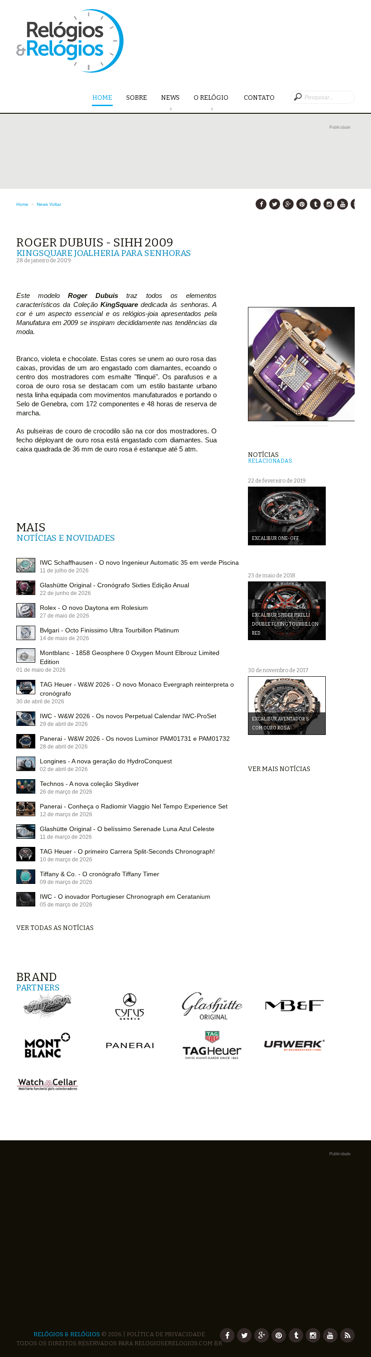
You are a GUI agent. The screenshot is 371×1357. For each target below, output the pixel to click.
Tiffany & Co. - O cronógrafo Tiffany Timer (99, 874)
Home (102, 98)
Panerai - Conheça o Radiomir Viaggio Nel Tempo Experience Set (134, 806)
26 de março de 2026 (66, 792)
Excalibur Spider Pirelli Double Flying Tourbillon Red (285, 624)
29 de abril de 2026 (64, 724)
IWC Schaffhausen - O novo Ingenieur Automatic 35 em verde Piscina (139, 562)
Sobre (136, 98)
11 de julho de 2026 (64, 570)
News (170, 98)
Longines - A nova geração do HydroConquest (106, 761)
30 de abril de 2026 (40, 701)
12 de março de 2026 (66, 814)
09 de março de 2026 (66, 882)
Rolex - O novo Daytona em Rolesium (94, 607)
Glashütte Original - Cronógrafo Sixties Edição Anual (114, 585)
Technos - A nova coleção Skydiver (89, 783)
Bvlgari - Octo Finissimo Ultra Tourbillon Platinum (109, 630)
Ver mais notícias (279, 769)
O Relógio (212, 98)
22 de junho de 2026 (65, 593)
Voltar (55, 204)
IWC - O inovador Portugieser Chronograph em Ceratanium (125, 896)
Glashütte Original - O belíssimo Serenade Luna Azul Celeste (127, 828)
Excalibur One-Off (275, 538)
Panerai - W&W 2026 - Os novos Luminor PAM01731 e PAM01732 (135, 738)
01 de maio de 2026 (41, 670)
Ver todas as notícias (55, 928)
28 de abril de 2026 (64, 747)
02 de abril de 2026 (64, 769)
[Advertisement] (185, 195)
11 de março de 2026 (66, 837)
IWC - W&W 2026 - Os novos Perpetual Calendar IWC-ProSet (128, 716)
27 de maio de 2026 (64, 616)
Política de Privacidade (166, 1334)
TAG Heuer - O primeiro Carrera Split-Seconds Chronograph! (127, 851)
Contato (259, 98)
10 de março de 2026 (66, 859)
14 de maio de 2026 (64, 638)
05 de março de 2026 (66, 905)
